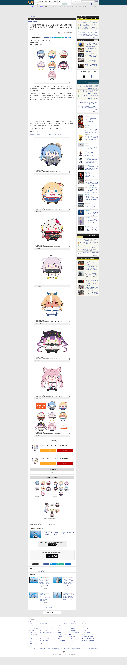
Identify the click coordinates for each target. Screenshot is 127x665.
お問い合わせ (42, 648)
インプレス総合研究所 (33, 628)
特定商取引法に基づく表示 (94, 648)
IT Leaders (31, 630)
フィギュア (54, 6)
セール (84, 6)
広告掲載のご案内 (50, 648)
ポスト (36, 37)
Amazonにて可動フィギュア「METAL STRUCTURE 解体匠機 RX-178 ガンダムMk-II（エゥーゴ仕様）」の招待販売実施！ (89, 35)
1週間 (91, 18)
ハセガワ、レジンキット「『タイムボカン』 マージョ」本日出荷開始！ (91, 120)
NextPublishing (45, 640)
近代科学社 (59, 638)
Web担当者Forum (32, 625)
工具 (76, 6)
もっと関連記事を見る (51, 607)
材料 (80, 6)
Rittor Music (59, 621)
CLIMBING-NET (61, 636)
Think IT (30, 623)
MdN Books (73, 636)
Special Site (84, 40)
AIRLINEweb (73, 623)
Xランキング (83, 81)
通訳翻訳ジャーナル (75, 628)
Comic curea (86, 625)
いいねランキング (93, 82)
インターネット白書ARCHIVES (35, 643)
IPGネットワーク (85, 634)
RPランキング (82, 82)
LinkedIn (68, 37)
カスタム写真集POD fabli (89, 638)
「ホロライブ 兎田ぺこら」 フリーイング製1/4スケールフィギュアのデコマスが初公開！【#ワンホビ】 (44, 597)
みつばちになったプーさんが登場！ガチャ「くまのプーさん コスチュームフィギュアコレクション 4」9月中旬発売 (91, 139)
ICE (83, 621)
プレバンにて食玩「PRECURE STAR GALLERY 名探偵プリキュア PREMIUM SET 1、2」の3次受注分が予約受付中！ (88, 29)
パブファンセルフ (87, 632)
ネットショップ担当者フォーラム (48, 625)
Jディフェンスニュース (75, 625)
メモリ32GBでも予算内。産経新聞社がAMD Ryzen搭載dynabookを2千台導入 (91, 45)
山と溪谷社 (59, 632)
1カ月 (96, 18)
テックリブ (71, 641)
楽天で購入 (65, 450)
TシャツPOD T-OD (62, 628)
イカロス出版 (72, 621)
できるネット (32, 641)
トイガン (60, 6)
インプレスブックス (46, 638)
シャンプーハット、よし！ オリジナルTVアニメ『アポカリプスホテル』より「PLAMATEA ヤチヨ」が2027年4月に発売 (91, 222)
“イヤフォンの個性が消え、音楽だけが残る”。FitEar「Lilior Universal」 (91, 50)
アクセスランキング (85, 16)
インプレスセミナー (46, 630)
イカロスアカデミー (75, 632)
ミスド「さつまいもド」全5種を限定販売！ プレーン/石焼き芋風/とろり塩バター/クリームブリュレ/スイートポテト (89, 250)
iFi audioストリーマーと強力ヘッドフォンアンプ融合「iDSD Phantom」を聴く (91, 60)
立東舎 (59, 630)
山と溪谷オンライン (62, 634)
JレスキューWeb (74, 630)
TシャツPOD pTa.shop (88, 636)
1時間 (80, 18)
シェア (47, 37)
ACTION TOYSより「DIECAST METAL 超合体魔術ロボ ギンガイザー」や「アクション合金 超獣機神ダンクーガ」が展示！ (91, 288)
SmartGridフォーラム (46, 623)
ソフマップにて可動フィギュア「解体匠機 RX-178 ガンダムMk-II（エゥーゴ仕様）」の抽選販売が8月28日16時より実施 (89, 32)
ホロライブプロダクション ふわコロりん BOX (53, 445)
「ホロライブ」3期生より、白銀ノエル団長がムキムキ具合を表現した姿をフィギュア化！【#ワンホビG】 (68, 582)
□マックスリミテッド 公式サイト (37, 571)
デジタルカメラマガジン (34, 638)
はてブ (54, 37)
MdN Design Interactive (75, 638)
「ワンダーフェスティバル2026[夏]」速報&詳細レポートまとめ (91, 263)
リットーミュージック (62, 623)
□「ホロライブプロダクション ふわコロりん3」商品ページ (45, 134)
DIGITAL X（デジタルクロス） (48, 632)
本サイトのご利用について (33, 648)
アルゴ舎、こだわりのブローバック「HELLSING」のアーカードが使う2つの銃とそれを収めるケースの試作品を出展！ (91, 283)
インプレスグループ (83, 648)
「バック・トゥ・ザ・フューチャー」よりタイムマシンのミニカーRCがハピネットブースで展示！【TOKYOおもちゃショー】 (91, 207)
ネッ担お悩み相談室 (33, 634)
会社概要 (76, 648)
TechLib (72, 642)
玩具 (72, 6)
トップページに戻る (52, 612)
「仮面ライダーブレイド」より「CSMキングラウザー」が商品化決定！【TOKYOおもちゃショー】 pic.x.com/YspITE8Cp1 (89, 97)
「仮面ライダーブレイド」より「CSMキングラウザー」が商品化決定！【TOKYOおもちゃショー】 (89, 22)
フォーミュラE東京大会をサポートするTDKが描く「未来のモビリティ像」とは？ (91, 55)
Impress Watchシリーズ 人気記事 (88, 235)
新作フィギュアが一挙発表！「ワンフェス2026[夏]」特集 (89, 259)
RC (64, 6)
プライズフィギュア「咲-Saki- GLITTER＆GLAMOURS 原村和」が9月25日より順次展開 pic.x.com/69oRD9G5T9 (89, 102)
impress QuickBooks (88, 628)
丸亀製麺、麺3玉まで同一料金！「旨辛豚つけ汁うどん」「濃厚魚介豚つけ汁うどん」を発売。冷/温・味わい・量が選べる (89, 240)
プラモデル (47, 6)
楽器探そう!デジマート (62, 625)
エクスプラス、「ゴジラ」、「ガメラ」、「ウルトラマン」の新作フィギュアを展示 (91, 292)
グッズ (68, 6)
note (61, 37)
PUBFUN (84, 630)
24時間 (85, 18)
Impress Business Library (47, 628)
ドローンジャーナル (33, 632)
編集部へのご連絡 (58, 648)
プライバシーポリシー (68, 648)
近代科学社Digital (61, 640)
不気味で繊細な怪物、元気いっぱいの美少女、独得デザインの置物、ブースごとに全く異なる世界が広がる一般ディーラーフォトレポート (91, 269)
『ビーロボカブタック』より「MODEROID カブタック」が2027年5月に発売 (91, 175)
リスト (40, 37)
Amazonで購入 (48, 450)
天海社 (85, 623)
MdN (70, 634)
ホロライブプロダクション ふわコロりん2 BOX (54, 458)
